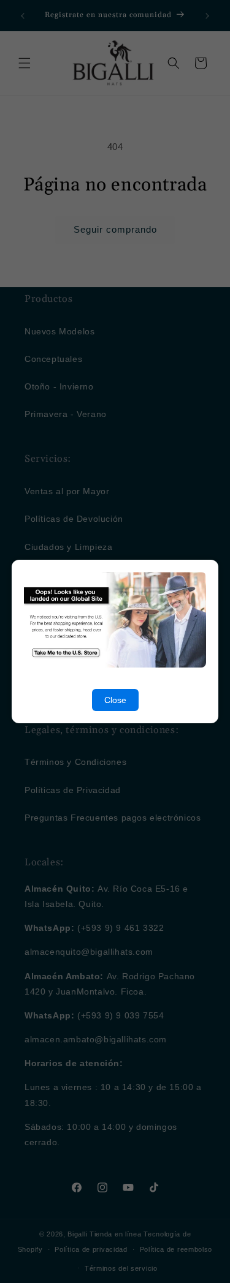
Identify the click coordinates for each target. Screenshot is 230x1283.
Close (115, 700)
